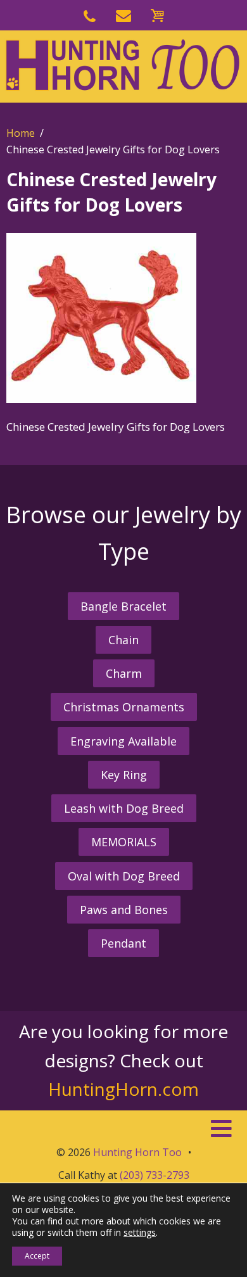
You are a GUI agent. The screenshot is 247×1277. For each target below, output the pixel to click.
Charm (124, 673)
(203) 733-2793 (154, 1175)
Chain (123, 639)
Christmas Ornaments (123, 707)
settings (140, 1232)
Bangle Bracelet (123, 606)
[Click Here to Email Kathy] (123, 13)
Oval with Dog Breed (124, 876)
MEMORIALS (123, 841)
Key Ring (124, 774)
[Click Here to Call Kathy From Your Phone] (90, 13)
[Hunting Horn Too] (123, 65)
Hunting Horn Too (137, 1152)
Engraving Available (123, 741)
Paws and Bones (124, 909)
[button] (123, 1129)
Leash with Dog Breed (124, 808)
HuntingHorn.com (123, 1089)
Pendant (123, 943)
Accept (37, 1255)
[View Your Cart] (158, 13)
